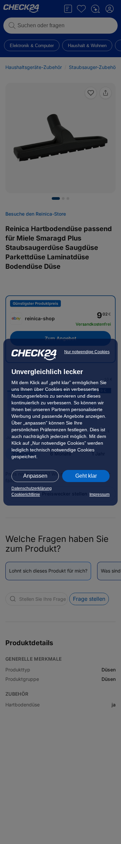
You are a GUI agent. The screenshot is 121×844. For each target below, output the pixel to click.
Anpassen (35, 476)
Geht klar (86, 476)
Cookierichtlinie (25, 494)
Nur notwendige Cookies (87, 352)
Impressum (99, 494)
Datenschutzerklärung (31, 488)
